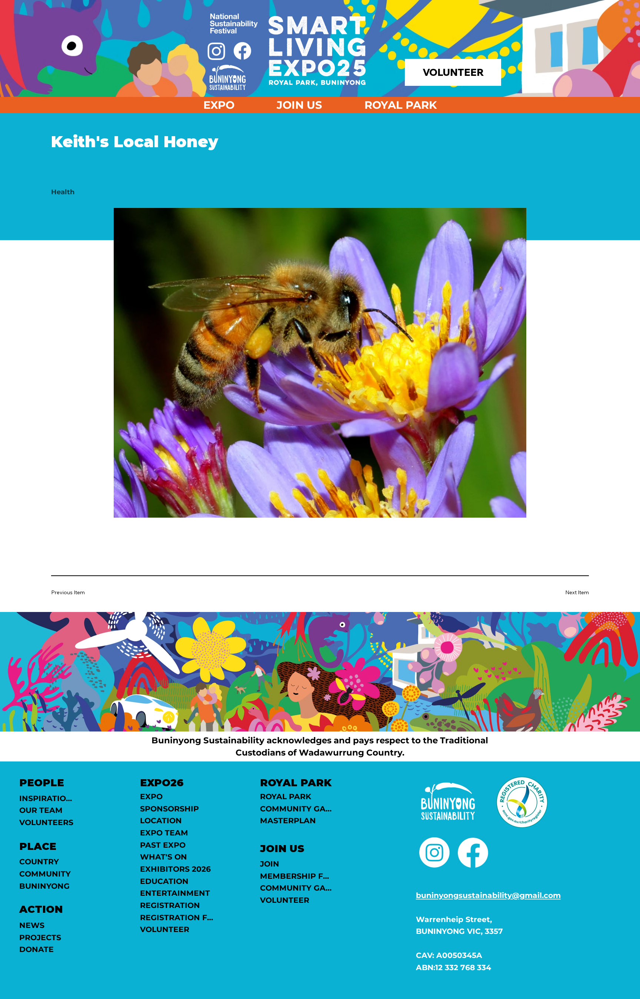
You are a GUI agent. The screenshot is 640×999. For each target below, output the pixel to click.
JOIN (269, 863)
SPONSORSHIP (169, 808)
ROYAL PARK (285, 796)
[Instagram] (216, 51)
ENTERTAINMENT (175, 893)
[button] (299, 105)
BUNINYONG (44, 886)
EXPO (151, 796)
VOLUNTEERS (46, 822)
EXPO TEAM (164, 832)
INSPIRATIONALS (47, 798)
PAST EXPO (163, 845)
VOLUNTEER (164, 929)
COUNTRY (39, 861)
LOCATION (161, 820)
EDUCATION (164, 881)
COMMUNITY (45, 873)
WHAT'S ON (163, 856)
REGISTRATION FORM (177, 917)
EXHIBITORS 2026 (175, 869)
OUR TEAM (41, 810)
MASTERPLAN (288, 820)
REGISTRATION (170, 905)
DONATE (36, 949)
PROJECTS (40, 937)
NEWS (31, 925)
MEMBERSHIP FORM (297, 876)
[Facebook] (242, 51)
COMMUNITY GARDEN (297, 808)
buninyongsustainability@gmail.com (488, 895)
